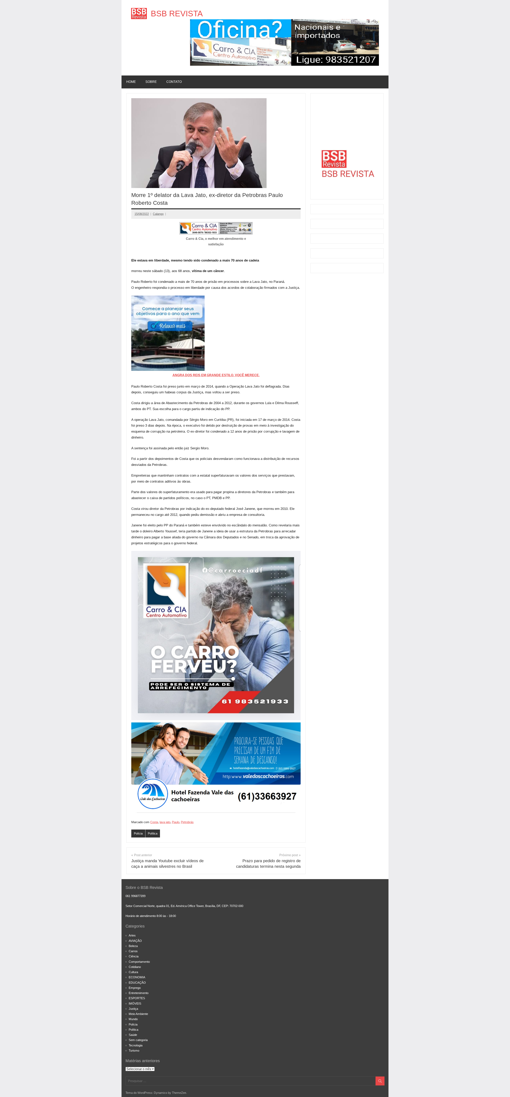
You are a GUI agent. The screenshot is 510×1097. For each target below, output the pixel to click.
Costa (154, 822)
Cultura (133, 972)
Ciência (133, 956)
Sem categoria (138, 1040)
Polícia (138, 833)
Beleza (133, 946)
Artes (132, 935)
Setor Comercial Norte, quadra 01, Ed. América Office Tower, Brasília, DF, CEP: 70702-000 (184, 906)
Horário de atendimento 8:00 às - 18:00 (151, 916)
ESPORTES (137, 998)
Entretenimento (138, 993)
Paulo (175, 822)
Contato (174, 81)
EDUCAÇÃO (137, 982)
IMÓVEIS (135, 1003)
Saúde (133, 1034)
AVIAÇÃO (135, 940)
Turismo (134, 1050)
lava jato (165, 822)
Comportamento (139, 961)
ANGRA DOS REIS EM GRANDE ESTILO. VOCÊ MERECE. (216, 375)
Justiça (133, 1008)
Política (152, 833)
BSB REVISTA (177, 13)
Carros (133, 951)
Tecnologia (135, 1045)
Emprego (135, 987)
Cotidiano (135, 967)
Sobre (151, 81)
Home (131, 81)
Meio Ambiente (138, 1014)
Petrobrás (187, 822)
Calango (158, 213)
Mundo (133, 1019)
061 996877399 (135, 896)
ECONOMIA (137, 977)
